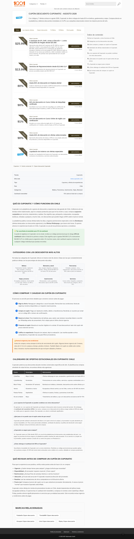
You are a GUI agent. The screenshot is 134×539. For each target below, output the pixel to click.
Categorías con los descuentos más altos (101, 41)
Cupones (16, 166)
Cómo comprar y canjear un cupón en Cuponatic (103, 44)
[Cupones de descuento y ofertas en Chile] (19, 4)
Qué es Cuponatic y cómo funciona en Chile (101, 38)
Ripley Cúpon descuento (67, 521)
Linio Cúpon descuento (46, 521)
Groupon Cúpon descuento (25, 521)
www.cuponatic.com (76, 178)
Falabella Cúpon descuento (26, 515)
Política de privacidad (55, 532)
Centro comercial (26, 166)
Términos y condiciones (78, 532)
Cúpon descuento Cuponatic (42, 166)
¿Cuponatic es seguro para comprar (99, 64)
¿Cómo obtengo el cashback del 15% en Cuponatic (104, 67)
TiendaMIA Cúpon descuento (49, 515)
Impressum (66, 532)
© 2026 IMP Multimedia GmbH (67, 536)
